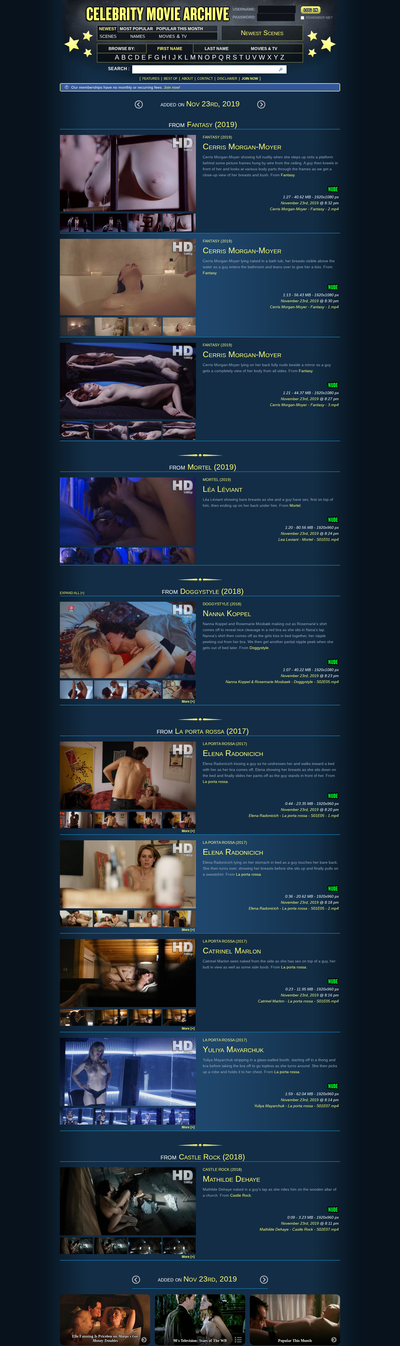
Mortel (295, 505)
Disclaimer (227, 79)
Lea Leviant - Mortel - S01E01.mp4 (308, 539)
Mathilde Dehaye (231, 1178)
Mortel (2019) (211, 467)
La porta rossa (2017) (212, 731)
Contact (205, 79)
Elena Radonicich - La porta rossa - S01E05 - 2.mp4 (294, 908)
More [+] (188, 701)
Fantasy (287, 175)
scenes (108, 36)
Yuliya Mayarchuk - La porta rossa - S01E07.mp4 (296, 1106)
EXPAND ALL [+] (72, 593)
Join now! (172, 87)
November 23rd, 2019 (300, 203)
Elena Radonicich (233, 753)
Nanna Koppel (227, 613)
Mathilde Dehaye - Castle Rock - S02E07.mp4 (299, 1229)
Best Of (170, 79)
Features (150, 79)
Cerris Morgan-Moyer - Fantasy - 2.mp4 (304, 209)
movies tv (173, 36)
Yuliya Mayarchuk (233, 1049)
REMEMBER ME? (319, 18)
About (187, 79)
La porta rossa (215, 781)
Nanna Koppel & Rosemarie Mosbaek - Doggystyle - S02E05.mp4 (282, 682)
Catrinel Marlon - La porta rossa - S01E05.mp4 (298, 1001)
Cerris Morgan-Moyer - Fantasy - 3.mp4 (304, 405)
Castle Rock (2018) (212, 1157)
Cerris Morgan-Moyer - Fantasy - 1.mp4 (304, 307)
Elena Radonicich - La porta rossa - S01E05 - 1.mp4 (294, 815)
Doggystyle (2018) (212, 591)
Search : (119, 68)
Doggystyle (259, 648)
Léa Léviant (222, 488)
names (137, 36)
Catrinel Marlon (232, 950)
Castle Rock (240, 1195)
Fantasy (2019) (212, 124)
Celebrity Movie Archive (157, 14)
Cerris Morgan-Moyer (242, 146)
